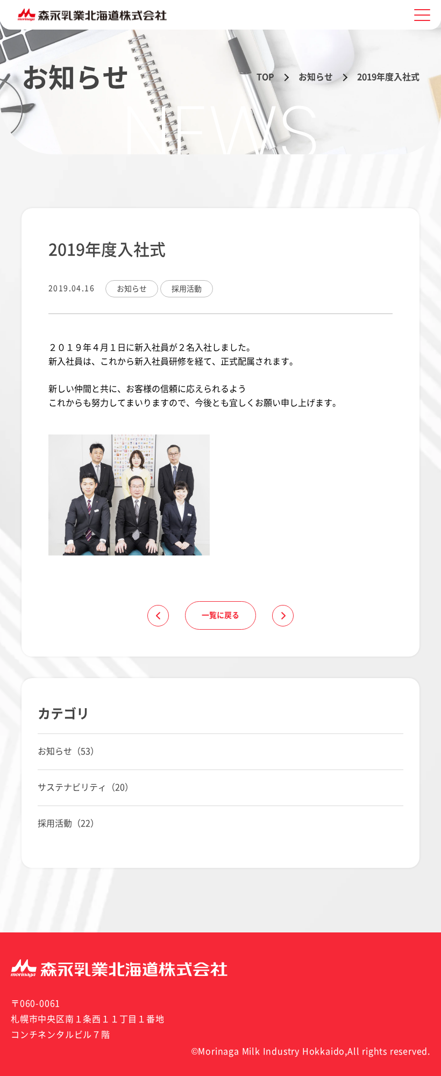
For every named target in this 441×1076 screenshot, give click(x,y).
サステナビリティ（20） (85, 787)
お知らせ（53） (68, 751)
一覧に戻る (220, 615)
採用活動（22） (68, 823)
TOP (265, 77)
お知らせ (315, 77)
